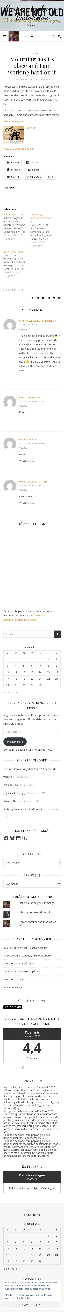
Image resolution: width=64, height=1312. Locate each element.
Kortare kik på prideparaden (19, 1087)
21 (40, 678)
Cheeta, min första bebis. (37, 955)
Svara (23, 329)
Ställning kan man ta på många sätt (23, 809)
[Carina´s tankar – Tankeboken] (32, 15)
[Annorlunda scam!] (16, 226)
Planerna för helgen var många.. (37, 902)
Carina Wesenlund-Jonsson (37, 320)
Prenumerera (15, 741)
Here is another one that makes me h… (37, 923)
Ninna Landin (28, 439)
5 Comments (42, 79)
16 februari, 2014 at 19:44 (31, 443)
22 (48, 678)
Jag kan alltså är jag (14, 793)
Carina (7, 963)
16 (56, 672)
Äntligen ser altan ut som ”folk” (21, 1111)
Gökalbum (33, 1081)
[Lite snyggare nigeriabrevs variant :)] (43, 230)
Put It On (31, 128)
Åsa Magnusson (30, 397)
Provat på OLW (25, 963)
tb (23, 289)
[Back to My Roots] (16, 264)
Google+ (32, 53)
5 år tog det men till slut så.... (35, 912)
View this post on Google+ (18, 148)
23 (56, 678)
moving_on (11, 289)
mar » (14, 692)
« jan (6, 692)
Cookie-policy (23, 1298)
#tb (5, 121)
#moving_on (15, 121)
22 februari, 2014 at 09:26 (31, 324)
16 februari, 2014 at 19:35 (31, 485)
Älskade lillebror (12, 801)
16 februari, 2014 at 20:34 (31, 401)
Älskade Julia (10, 785)
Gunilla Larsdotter (33, 481)
